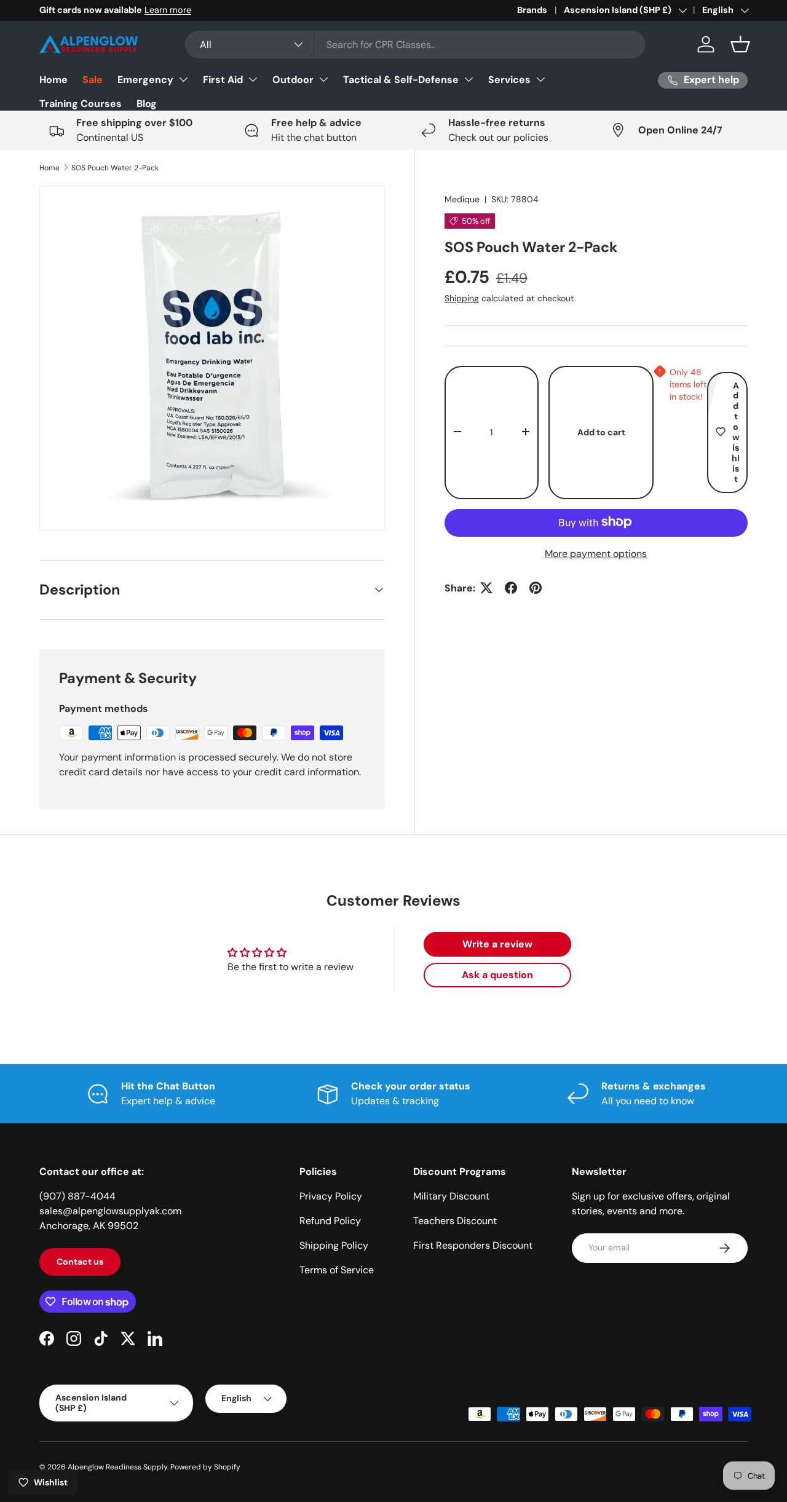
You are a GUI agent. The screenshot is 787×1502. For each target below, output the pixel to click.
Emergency (145, 79)
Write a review (497, 944)
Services (509, 79)
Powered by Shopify (205, 1467)
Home (53, 79)
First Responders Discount (472, 1245)
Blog (146, 103)
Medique (462, 199)
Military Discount (451, 1196)
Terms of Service (336, 1269)
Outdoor (293, 79)
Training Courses (80, 103)
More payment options (596, 553)
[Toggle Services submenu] (540, 79)
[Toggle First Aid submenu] (252, 79)
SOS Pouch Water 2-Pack (115, 168)
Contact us (80, 1261)
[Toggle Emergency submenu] (183, 79)
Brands (532, 9)
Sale (92, 79)
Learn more (167, 9)
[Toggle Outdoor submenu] (323, 79)
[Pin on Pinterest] (535, 587)
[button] (740, 44)
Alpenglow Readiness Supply (117, 1467)
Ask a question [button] (497, 974)
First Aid (223, 79)
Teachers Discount (455, 1220)
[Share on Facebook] (511, 587)
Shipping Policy (333, 1245)
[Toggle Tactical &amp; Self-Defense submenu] (468, 79)
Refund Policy (330, 1220)
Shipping (462, 298)
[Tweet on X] (486, 587)
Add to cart (601, 431)
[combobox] (415, 44)
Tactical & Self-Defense (401, 79)
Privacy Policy (330, 1196)
